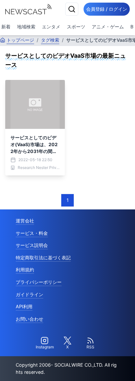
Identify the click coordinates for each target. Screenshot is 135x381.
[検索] (71, 9)
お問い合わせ (29, 319)
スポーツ (76, 26)
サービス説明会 (32, 245)
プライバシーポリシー (39, 282)
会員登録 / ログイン (106, 9)
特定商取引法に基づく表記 (43, 257)
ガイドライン (29, 294)
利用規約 (25, 269)
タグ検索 (50, 40)
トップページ (20, 40)
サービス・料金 (32, 233)
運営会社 (25, 220)
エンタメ (51, 26)
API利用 (24, 306)
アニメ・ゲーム (108, 26)
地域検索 (26, 26)
